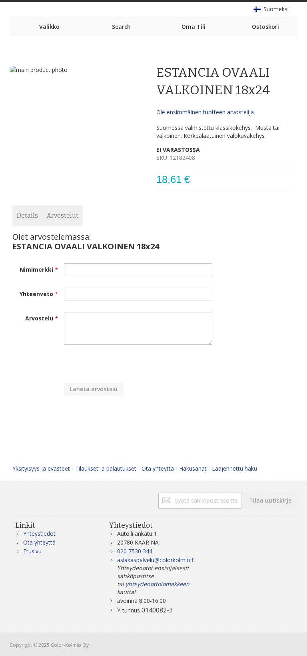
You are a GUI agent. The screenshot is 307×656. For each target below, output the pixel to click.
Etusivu (32, 551)
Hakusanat (193, 468)
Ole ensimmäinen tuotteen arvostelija (205, 112)
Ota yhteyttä (158, 468)
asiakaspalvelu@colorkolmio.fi (156, 560)
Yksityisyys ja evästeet (41, 468)
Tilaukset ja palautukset (105, 468)
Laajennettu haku (234, 468)
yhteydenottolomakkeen (157, 584)
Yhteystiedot (39, 533)
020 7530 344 (134, 551)
